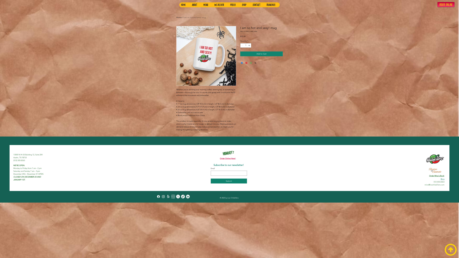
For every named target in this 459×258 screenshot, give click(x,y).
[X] (178, 196)
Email (213, 168)
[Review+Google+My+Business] (173, 196)
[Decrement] (242, 45)
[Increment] (249, 45)
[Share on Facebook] (241, 63)
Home (179, 17)
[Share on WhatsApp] (250, 63)
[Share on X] (255, 63)
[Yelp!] (168, 196)
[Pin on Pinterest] (246, 63)
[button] (272, 4)
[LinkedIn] (188, 196)
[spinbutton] (246, 45)
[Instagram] (163, 196)
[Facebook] (158, 196)
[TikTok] (183, 196)
